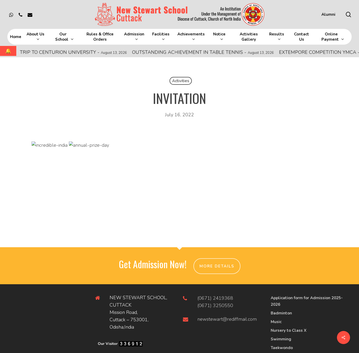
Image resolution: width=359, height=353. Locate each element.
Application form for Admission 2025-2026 (307, 301)
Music (276, 321)
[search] (348, 14)
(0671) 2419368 (215, 298)
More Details (216, 266)
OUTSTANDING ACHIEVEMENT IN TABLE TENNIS (198, 52)
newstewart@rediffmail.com (227, 319)
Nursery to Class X (288, 330)
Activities (180, 80)
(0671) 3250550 (215, 305)
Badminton (281, 313)
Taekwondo (282, 347)
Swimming (281, 339)
